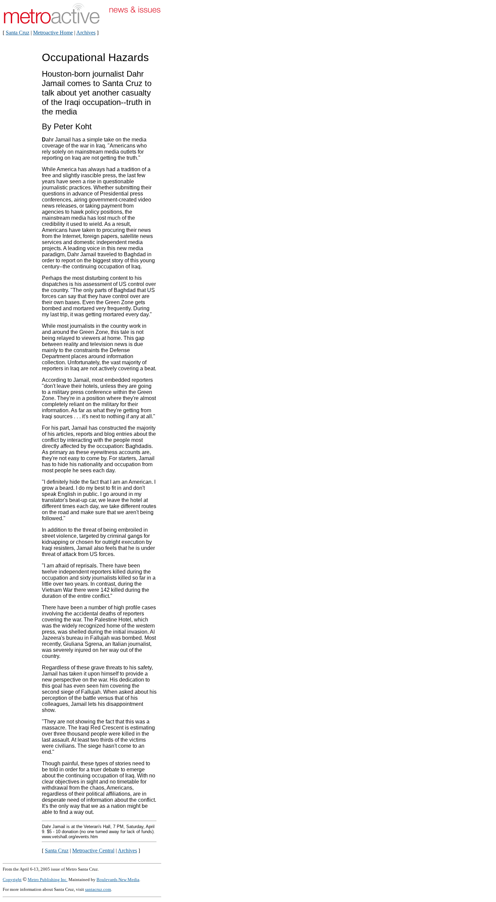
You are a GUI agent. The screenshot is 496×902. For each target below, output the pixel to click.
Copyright (12, 879)
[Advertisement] (181, 151)
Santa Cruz (17, 32)
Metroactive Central (93, 850)
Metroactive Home (53, 32)
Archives (85, 32)
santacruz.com (98, 889)
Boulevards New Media (118, 879)
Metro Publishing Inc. (47, 879)
